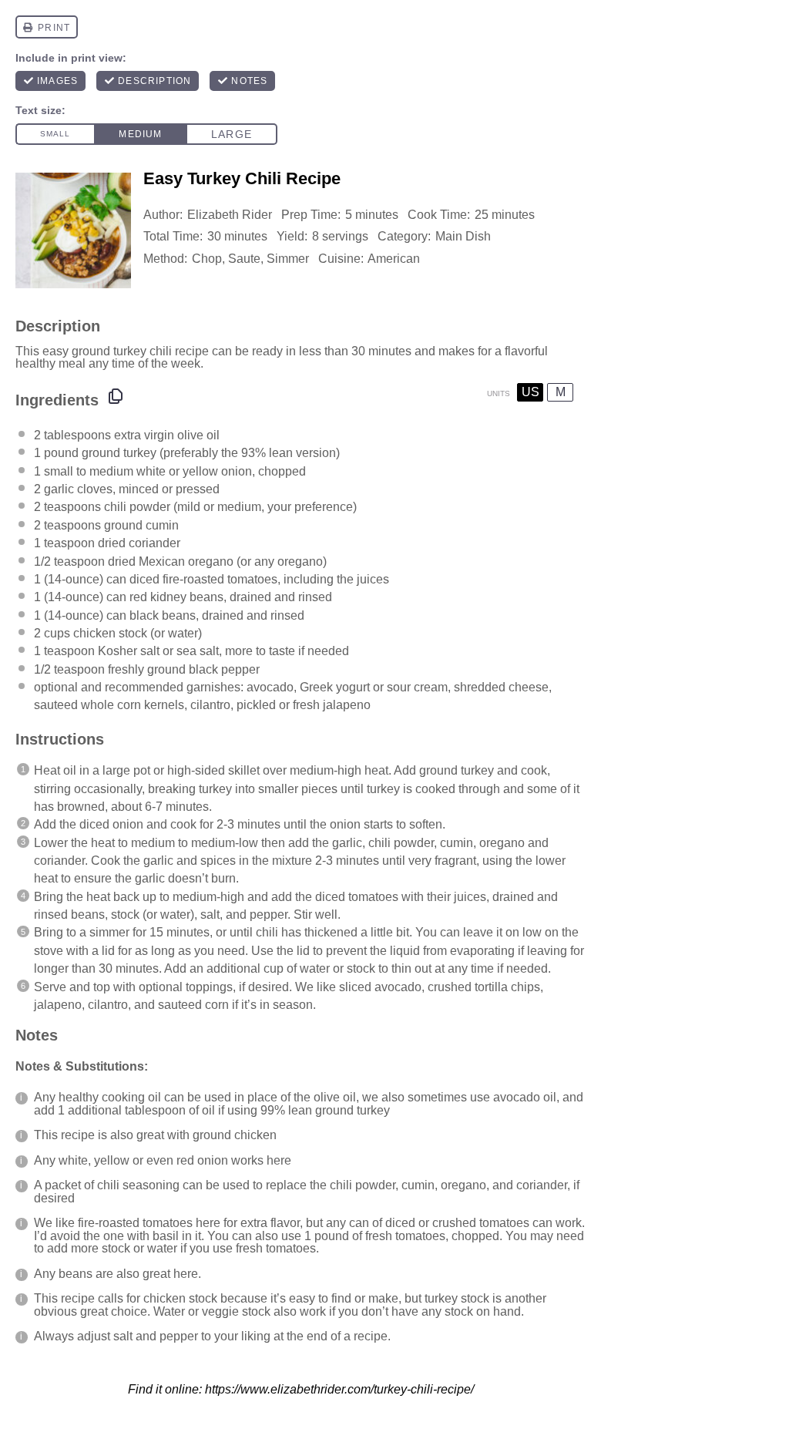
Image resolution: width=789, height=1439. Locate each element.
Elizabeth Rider (229, 214)
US (530, 391)
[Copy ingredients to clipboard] (115, 396)
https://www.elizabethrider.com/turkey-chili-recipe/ (339, 1389)
